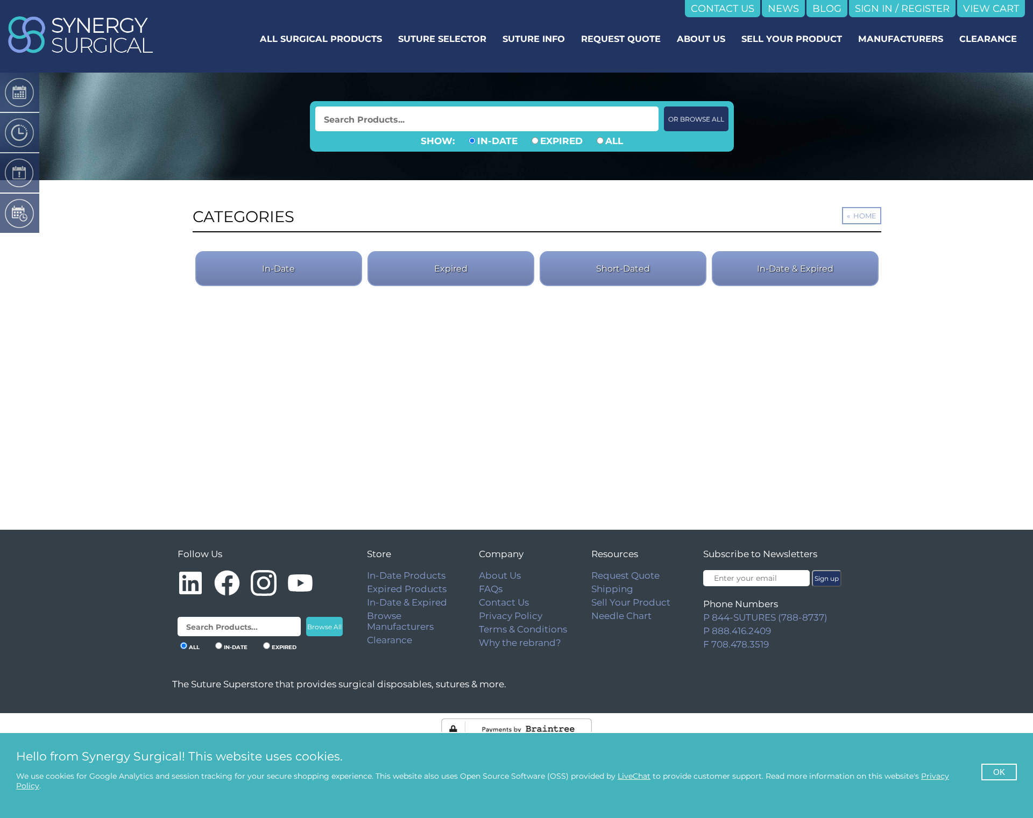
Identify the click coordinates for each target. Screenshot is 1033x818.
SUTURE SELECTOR (442, 38)
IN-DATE (497, 141)
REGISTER (925, 9)
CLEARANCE (988, 38)
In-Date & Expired (795, 269)
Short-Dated (623, 269)
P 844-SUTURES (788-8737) (765, 617)
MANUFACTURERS (900, 38)
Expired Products (407, 589)
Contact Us (504, 602)
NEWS (783, 9)
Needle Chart (621, 615)
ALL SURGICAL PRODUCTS (321, 38)
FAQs (491, 589)
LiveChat (634, 776)
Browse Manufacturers (400, 621)
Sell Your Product (630, 602)
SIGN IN (874, 9)
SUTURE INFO (534, 38)
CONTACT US (722, 9)
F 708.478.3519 (736, 644)
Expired (451, 269)
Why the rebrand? (520, 642)
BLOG (826, 9)
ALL (614, 141)
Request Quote (625, 575)
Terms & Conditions (523, 629)
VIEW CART (991, 9)
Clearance (389, 640)
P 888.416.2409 (737, 630)
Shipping (612, 589)
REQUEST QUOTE (621, 38)
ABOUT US (701, 38)
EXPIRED (561, 141)
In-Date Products (406, 575)
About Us (500, 575)
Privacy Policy (510, 615)
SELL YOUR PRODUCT (791, 38)
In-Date (278, 269)
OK (999, 772)
